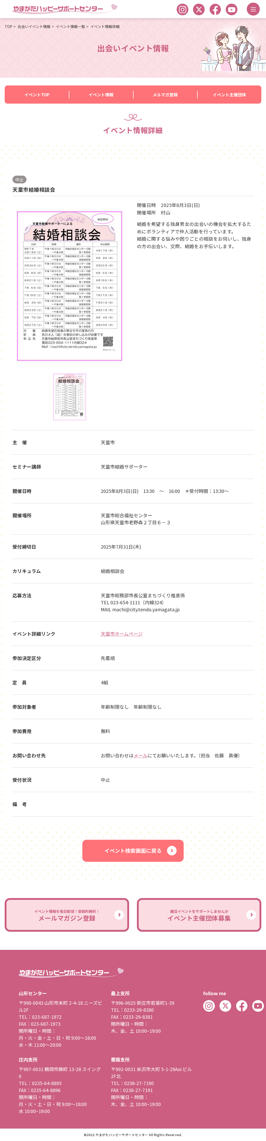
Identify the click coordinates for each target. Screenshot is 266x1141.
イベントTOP (36, 94)
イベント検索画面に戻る (133, 850)
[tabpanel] (69, 286)
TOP (8, 26)
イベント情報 (101, 94)
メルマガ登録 (165, 94)
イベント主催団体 (229, 94)
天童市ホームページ (122, 633)
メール (141, 755)
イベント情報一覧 (70, 26)
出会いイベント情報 (34, 26)
